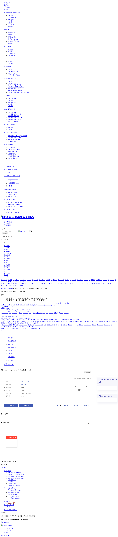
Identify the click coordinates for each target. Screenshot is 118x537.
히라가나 (7, 246)
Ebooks (10, 180)
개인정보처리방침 (9, 503)
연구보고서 (11, 24)
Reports (10, 186)
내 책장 (10, 34)
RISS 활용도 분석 (9, 109)
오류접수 (86, 405)
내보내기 (56, 405)
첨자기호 (7, 266)
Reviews (10, 185)
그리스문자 (7, 253)
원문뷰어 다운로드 (10, 166)
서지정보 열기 (90, 399)
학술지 (10, 21)
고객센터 (7, 7)
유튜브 (6, 532)
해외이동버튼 (5, 535)
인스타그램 (7, 530)
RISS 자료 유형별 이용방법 (16, 87)
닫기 (2, 330)
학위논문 (10, 15)
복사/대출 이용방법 (13, 88)
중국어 (6, 249)
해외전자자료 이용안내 (11, 199)
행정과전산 (24, 384)
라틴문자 (7, 267)
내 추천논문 (11, 32)
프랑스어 (7, 255)
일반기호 (7, 273)
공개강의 (10, 26)
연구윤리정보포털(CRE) (15, 496)
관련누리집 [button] (7, 471)
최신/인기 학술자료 (10, 124)
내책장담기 (67, 405)
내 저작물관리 (12, 38)
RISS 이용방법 (12, 69)
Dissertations (11, 182)
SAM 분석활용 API (13, 157)
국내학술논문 (12, 17)
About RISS (7, 66)
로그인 (6, 4)
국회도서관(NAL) (13, 494)
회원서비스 (7, 46)
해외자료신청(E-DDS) (10, 132)
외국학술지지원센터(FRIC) (16, 476)
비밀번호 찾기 (12, 55)
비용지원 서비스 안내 (14, 137)
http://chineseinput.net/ (7, 288)
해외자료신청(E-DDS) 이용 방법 (17, 136)
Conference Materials (13, 183)
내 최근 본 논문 (12, 36)
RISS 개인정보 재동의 (10, 169)
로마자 (6, 275)
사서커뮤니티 (12, 480)
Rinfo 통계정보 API (13, 153)
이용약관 (7, 501)
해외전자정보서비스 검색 (12, 176)
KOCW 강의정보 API (14, 149)
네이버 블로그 (8, 528)
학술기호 (7, 262)
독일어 (6, 257)
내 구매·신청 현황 (13, 40)
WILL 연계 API (12, 151)
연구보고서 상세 (9, 365)
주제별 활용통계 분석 (14, 114)
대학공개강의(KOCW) (14, 472)
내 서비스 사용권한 (13, 41)
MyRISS (6, 5)
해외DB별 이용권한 (14, 204)
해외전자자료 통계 (10, 209)
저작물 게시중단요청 (10, 510)
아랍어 (6, 276)
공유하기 (76, 405)
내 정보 (10, 61)
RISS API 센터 (8, 144)
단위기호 (7, 271)
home (5, 363)
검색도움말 (7, 224)
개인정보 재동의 (9, 505)
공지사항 (7, 172)
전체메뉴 (7, 9)
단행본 (10, 23)
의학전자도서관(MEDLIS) (15, 485)
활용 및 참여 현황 (13, 158)
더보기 (88, 423)
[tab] (6, 422)
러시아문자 (7, 269)
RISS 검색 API (12, 147)
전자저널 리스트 (13, 192)
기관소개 (7, 506)
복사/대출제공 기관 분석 (15, 117)
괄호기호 (7, 260)
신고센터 (10, 106)
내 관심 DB (11, 43)
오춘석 (23, 381)
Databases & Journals (10, 189)
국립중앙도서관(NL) (14, 492)
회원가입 (7, 2)
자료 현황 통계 (12, 112)
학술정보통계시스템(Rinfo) (16, 474)
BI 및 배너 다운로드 (14, 75)
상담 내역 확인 (12, 102)
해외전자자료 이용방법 (15, 90)
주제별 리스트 (12, 196)
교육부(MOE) (12, 489)
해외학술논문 (12, 19)
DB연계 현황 (11, 73)
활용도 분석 (6, 422)
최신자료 (10, 127)
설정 (5, 58)
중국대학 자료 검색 (13, 141)
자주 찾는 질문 (12, 98)
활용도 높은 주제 (13, 121)
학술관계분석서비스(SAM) (16, 478)
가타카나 (7, 247)
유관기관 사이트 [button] (9, 487)
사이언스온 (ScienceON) (15, 498)
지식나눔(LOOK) (13, 483)
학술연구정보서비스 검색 (12, 12)
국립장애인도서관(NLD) (15, 491)
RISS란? (10, 81)
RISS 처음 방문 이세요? (11, 78)
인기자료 (10, 129)
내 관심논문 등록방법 (14, 85)
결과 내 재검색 (7, 236)
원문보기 (11, 405)
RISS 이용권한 (12, 83)
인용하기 (26, 405)
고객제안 (10, 104)
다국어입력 (7, 225)
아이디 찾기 (11, 53)
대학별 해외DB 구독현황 (15, 206)
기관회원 (10, 481)
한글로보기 (87, 372)
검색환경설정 (12, 63)
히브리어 (7, 258)
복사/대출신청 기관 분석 (15, 119)
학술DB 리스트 (12, 194)
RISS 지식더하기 (13, 71)
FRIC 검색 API (12, 155)
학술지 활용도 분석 (13, 116)
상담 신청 (10, 100)
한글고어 (7, 251)
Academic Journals (13, 179)
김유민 (28, 381)
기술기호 (7, 264)
